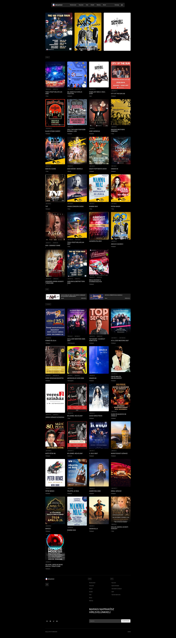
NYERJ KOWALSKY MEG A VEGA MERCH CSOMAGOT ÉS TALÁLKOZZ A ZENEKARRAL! (73, 296)
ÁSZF (113, 591)
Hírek (87, 4)
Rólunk (104, 4)
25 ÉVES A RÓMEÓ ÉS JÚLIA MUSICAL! (113, 295)
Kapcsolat (114, 582)
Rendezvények (92, 582)
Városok (91, 588)
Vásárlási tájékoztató (116, 594)
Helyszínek (81, 4)
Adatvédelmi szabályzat (117, 588)
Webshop (99, 4)
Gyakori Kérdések (115, 585)
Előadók (92, 4)
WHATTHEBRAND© (53, 631)
